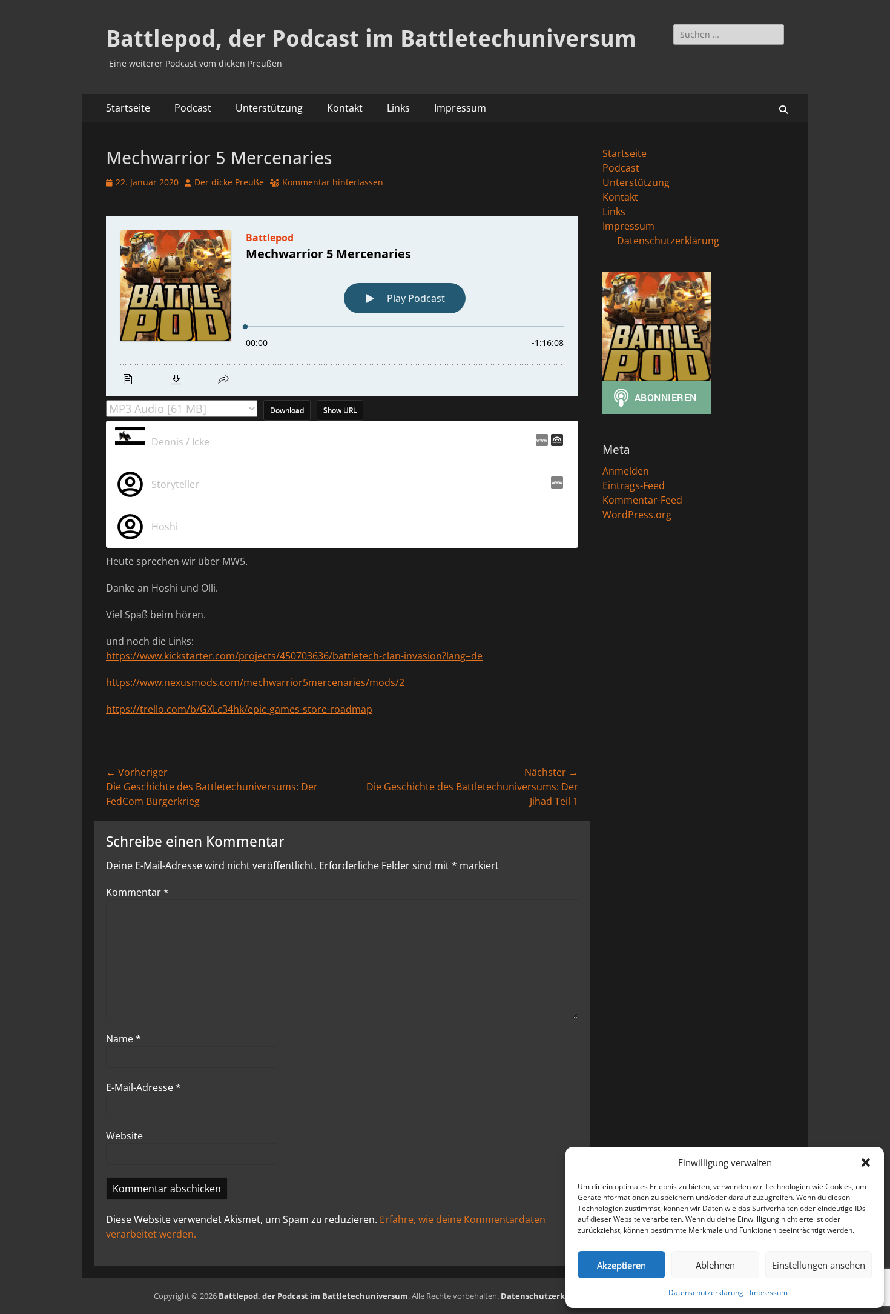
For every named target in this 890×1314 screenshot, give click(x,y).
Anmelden (625, 471)
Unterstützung (269, 108)
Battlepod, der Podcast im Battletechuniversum (371, 38)
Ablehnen (715, 1265)
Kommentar (137, 892)
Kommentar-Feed (642, 500)
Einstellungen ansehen (818, 1265)
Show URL (340, 410)
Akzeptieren (621, 1265)
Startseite (128, 108)
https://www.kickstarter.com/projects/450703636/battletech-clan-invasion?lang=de (294, 655)
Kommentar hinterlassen (332, 182)
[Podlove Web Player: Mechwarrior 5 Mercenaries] (342, 306)
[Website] (540, 442)
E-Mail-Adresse (143, 1087)
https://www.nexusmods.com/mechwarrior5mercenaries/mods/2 (255, 682)
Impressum (769, 1292)
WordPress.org (636, 514)
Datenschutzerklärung (705, 1292)
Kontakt (345, 108)
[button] (866, 1162)
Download (287, 410)
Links (398, 108)
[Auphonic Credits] (555, 442)
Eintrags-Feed (633, 485)
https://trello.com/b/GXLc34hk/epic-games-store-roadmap (239, 709)
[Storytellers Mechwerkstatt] (555, 484)
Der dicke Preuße (229, 182)
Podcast (192, 108)
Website (124, 1135)
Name (123, 1039)
